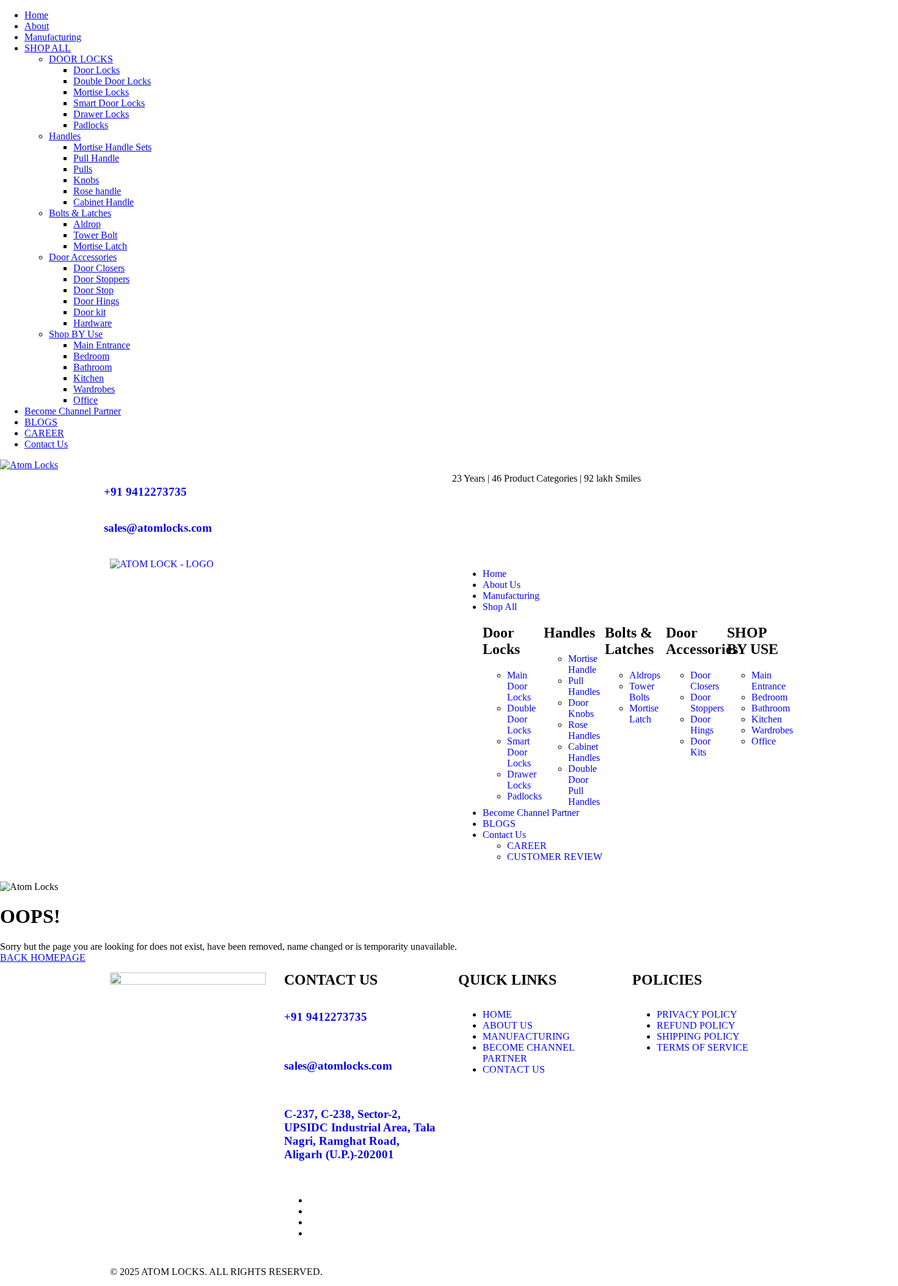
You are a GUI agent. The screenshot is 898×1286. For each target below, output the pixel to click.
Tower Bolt (95, 235)
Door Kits (700, 746)
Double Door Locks (112, 81)
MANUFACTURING (526, 1036)
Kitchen (88, 378)
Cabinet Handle (103, 202)
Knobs (86, 180)
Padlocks (90, 125)
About (36, 26)
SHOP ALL (47, 48)
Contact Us (46, 444)
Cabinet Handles (584, 752)
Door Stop (93, 290)
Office (85, 400)
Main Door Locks (519, 686)
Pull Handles (584, 686)
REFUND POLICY (696, 1025)
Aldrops (644, 675)
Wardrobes (94, 389)
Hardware (92, 323)
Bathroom (92, 367)
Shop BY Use (76, 334)
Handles (65, 136)
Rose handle (97, 191)
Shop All (500, 606)
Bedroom (91, 356)
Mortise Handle (582, 664)
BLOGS (40, 422)
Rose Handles (584, 730)
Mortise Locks (101, 92)
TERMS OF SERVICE (702, 1047)
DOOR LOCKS (81, 59)
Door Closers (99, 268)
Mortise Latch (100, 246)
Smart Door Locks (109, 103)
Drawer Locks (101, 114)
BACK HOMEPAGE (43, 957)
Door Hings (96, 301)
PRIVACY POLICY (697, 1014)
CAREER (44, 433)
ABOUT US (508, 1025)
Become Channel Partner (72, 411)
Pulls (82, 169)
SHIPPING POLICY (698, 1036)
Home (36, 15)
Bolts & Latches (80, 213)
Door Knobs (581, 708)
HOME (497, 1014)
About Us (501, 584)
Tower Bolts (641, 691)
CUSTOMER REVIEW (554, 856)
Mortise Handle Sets (112, 147)
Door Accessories (83, 257)
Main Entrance (101, 345)
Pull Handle (96, 158)
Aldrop (87, 224)
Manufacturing (52, 37)
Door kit (89, 312)
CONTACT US (514, 1069)
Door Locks (96, 70)
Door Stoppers (101, 279)
